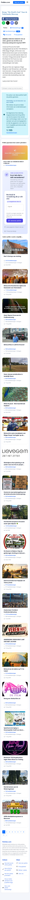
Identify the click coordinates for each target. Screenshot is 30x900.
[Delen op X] (8, 23)
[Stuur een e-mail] (12, 23)
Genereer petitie (15, 220)
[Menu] (27, 2)
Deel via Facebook (12, 19)
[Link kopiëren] (16, 23)
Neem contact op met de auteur (13, 88)
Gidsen (4, 860)
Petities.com (5, 2)
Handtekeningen (12, 31)
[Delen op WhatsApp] (3, 23)
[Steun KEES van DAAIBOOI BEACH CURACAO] (15, 156)
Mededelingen (17, 28)
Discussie (8, 35)
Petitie (5, 28)
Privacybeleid (18, 35)
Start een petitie (19, 2)
